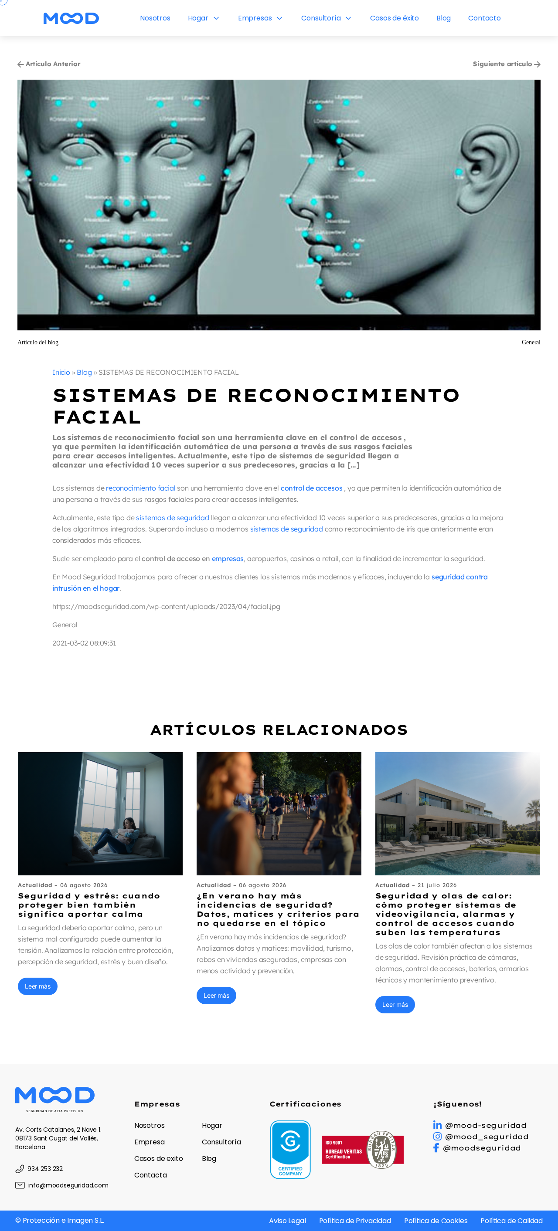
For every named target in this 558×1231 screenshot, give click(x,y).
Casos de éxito (394, 18)
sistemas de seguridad (172, 517)
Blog (443, 18)
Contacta (150, 1175)
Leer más (38, 986)
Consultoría (320, 18)
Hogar (198, 18)
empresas (228, 558)
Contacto (484, 18)
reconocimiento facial (140, 488)
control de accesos (312, 488)
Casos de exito (158, 1159)
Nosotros (155, 18)
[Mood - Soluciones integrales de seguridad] (71, 17)
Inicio (61, 372)
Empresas (255, 18)
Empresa (149, 1142)
